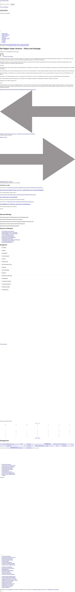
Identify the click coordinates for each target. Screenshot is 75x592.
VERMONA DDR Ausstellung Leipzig (10, 580)
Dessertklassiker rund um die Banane (10, 233)
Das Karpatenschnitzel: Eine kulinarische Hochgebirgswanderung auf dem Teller (17, 221)
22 (37, 434)
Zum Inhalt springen (4, 0)
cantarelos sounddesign (7, 567)
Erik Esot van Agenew (8, 56)
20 (16, 434)
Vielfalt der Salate (6, 286)
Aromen (3, 41)
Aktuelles (14, 194)
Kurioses (4, 258)
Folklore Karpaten (6, 587)
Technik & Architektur (6, 281)
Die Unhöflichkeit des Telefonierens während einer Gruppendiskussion (15, 204)
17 (58, 431)
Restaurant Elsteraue (6, 464)
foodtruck (47, 444)
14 (26, 431)
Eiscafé (32, 444)
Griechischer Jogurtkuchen (7, 238)
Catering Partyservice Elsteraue (8, 465)
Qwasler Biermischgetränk (7, 469)
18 (69, 431)
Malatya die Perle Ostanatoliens (9, 237)
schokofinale (4, 10)
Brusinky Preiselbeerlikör (7, 242)
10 (58, 429)
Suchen (1, 208)
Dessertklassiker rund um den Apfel (9, 232)
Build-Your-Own (10, 444)
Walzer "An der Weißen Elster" (8, 474)
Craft (21, 444)
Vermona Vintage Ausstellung (8, 574)
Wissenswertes (25, 45)
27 (16, 436)
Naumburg (33, 445)
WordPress (50, 589)
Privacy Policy (56, 589)
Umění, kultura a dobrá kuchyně (8, 576)
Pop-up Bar (46, 445)
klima (14, 89)
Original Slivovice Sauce (7, 471)
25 (69, 434)
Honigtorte (11, 89)
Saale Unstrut (69, 445)
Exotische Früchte (6, 38)
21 (26, 434)
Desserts (4, 37)
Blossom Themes (37, 589)
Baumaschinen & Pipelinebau (8, 466)
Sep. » (39, 438)
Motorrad (4, 267)
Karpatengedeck (5, 470)
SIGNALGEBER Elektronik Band (8, 577)
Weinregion (33, 447)
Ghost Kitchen (63, 444)
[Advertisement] (37, 22)
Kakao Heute (4, 36)
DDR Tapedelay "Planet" (7, 586)
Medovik (17, 89)
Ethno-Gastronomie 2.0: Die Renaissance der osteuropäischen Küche (14, 217)
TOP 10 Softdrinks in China (7, 234)
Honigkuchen (6, 89)
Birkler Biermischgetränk (7, 468)
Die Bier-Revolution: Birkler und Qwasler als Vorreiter (11, 219)
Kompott (15, 445)
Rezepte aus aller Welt (25, 187)
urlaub (30, 89)
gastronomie (56, 444)
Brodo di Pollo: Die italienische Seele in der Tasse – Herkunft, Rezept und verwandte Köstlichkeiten (22, 190)
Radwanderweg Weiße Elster (8, 583)
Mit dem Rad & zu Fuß (7, 264)
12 (5, 431)
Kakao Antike (5, 33)
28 (26, 436)
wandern (34, 89)
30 (48, 436)
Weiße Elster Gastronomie (7, 585)
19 (5, 434)
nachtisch (29, 446)
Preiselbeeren (22, 89)
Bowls (4, 444)
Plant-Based (39, 446)
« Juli (36, 438)
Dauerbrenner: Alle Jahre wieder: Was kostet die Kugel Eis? (12, 223)
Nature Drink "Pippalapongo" (8, 236)
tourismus (27, 89)
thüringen (24, 447)
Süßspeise (20, 447)
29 (37, 436)
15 (37, 431)
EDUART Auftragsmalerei (7, 581)
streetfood (13, 448)
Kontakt (3, 42)
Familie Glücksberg (6, 571)
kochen (13, 445)
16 (48, 431)
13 (16, 431)
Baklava (1, 89)
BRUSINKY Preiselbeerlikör (8, 570)
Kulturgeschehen (25, 194)
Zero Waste (37, 447)
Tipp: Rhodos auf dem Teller (8, 241)
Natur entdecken (5, 270)
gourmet (68, 444)
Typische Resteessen (6, 284)
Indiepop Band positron (7, 582)
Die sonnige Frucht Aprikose (8, 231)
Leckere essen (5, 261)
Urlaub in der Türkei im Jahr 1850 (9, 578)
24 (58, 434)
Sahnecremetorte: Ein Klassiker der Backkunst (9, 225)
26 (5, 436)
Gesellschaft (19, 194)
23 (48, 434)
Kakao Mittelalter (5, 34)
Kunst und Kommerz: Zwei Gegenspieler (9, 197)
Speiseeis (4, 39)
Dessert (29, 444)
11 (69, 429)
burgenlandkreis (17, 444)
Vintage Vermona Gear (7, 573)
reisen (57, 445)
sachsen (72, 445)
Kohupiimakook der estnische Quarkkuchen (11, 239)
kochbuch (9, 446)
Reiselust (4, 272)
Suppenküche (33, 187)
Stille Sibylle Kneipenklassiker (8, 473)
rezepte (64, 446)
